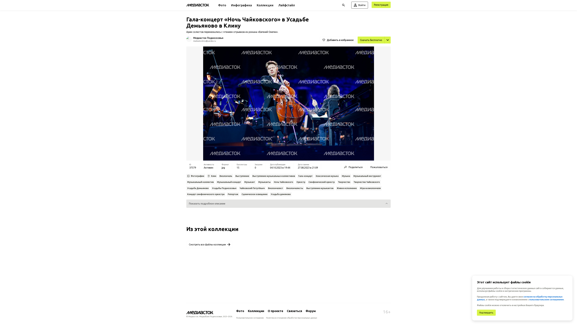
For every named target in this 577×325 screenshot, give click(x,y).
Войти (361, 5)
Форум (311, 311)
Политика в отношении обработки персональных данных (291, 318)
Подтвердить (486, 312)
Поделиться (356, 167)
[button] (288, 204)
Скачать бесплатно (371, 40)
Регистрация (381, 4)
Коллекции (256, 311)
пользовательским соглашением (546, 299)
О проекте (275, 311)
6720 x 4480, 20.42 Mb (378, 46)
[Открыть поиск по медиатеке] (343, 5)
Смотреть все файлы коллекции (207, 244)
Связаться (294, 311)
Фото (240, 311)
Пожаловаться (379, 167)
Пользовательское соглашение (250, 318)
